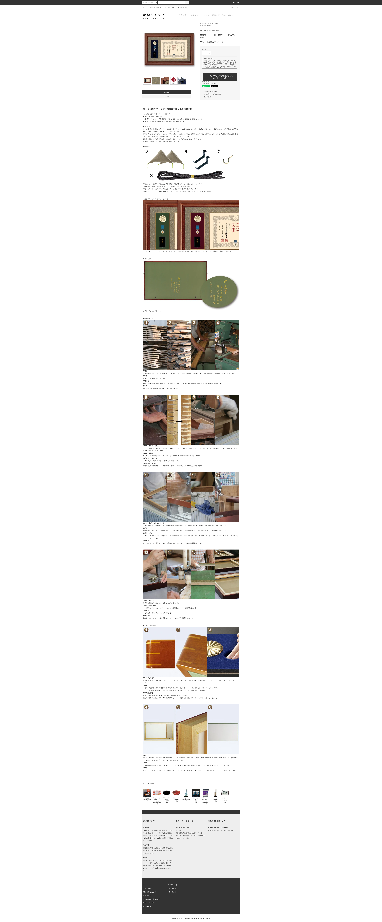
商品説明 (167, 92)
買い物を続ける (208, 97)
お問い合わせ (234, 7)
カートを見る (172, 888)
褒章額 (216, 23)
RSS (144, 906)
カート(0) (236, 2)
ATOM (149, 906)
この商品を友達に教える (210, 91)
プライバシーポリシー (150, 903)
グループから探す (169, 7)
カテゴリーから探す (155, 7)
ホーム (144, 7)
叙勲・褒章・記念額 (208, 23)
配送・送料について (149, 892)
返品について (205, 81)
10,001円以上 (207, 25)
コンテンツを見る (182, 7)
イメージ (167, 96)
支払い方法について (149, 888)
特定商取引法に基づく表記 (209, 83)
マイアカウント (172, 885)
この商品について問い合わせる (212, 94)
